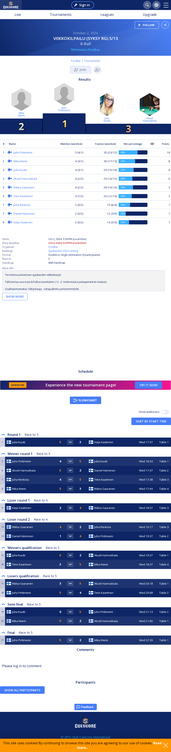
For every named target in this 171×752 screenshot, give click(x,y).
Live (18, 14)
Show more (15, 296)
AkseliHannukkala (150, 119)
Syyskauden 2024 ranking (63, 251)
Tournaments (61, 14)
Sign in (84, 5)
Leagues (107, 14)
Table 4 (164, 489)
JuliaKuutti (107, 119)
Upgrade (150, 14)
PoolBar (76, 61)
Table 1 (164, 442)
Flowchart (88, 400)
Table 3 (164, 479)
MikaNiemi (21, 114)
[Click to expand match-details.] (70, 442)
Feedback (87, 707)
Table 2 (164, 470)
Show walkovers (150, 412)
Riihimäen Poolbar (85, 49)
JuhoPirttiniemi (64, 109)
